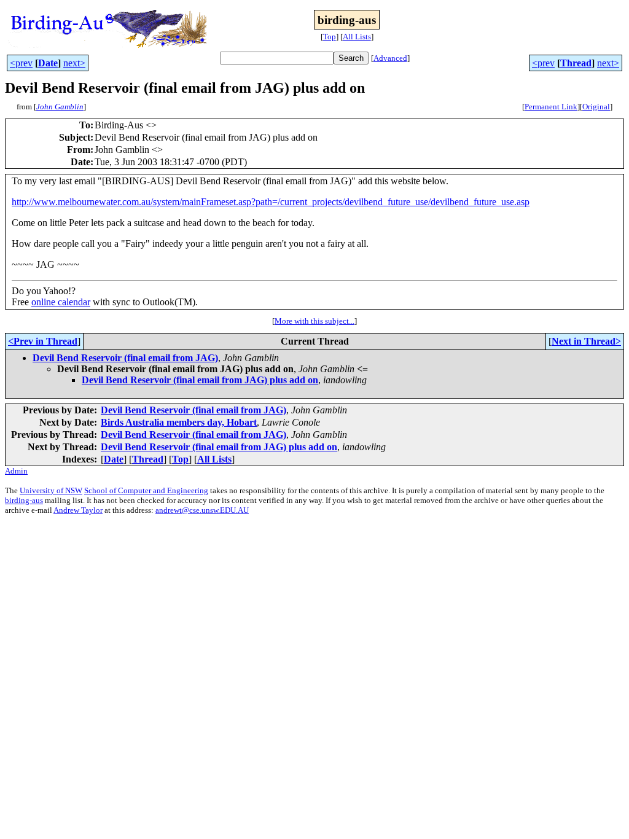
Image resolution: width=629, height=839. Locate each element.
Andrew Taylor (78, 510)
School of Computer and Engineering (146, 490)
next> (74, 63)
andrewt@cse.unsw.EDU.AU (202, 510)
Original (596, 106)
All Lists (357, 36)
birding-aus (24, 500)
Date (48, 63)
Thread (576, 63)
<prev (21, 63)
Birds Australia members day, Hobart (179, 422)
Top (329, 36)
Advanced (390, 58)
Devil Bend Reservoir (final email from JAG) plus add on (200, 380)
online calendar (60, 302)
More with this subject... (314, 321)
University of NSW (51, 490)
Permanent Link (551, 106)
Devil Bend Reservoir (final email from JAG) (125, 358)
